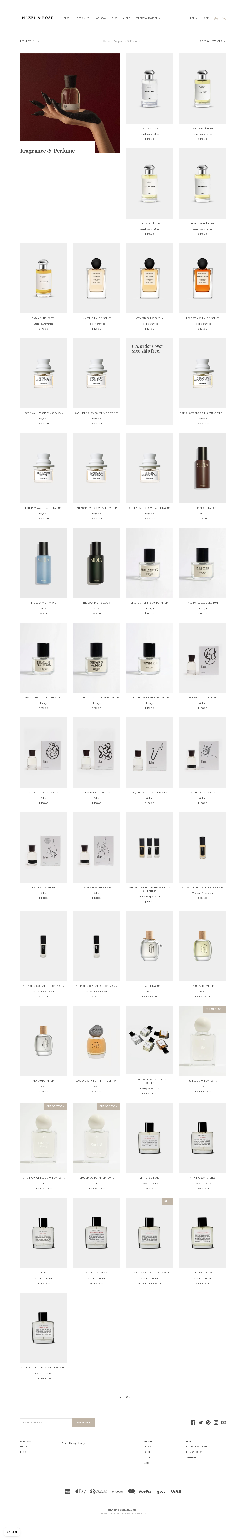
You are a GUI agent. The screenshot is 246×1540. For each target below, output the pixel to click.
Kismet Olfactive (149, 1183)
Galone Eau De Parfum (202, 792)
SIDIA (202, 513)
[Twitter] (200, 1423)
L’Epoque (149, 608)
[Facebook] (193, 1423)
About (126, 18)
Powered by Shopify (136, 1514)
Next (127, 1396)
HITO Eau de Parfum (149, 986)
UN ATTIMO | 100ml (150, 128)
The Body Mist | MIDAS (43, 602)
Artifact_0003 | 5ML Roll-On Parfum (43, 986)
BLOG (147, 1457)
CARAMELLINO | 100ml (43, 318)
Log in (23, 1446)
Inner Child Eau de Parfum (202, 602)
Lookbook (100, 18)
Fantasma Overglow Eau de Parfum (96, 508)
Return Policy (194, 1452)
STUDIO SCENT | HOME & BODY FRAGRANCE (43, 1367)
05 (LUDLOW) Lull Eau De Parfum (149, 792)
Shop (66, 18)
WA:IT (149, 991)
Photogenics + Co (149, 1088)
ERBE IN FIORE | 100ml (202, 223)
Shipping (191, 1457)
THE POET (43, 1272)
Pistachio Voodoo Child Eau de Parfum (202, 413)
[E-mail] (223, 1423)
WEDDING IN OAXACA (96, 1272)
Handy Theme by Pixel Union (113, 1514)
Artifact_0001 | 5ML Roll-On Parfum (202, 887)
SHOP (147, 1452)
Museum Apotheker (149, 896)
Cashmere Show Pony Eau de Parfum (96, 413)
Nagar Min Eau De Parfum (96, 887)
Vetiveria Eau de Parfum (149, 318)
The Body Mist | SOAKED (96, 602)
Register (25, 1452)
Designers (83, 18)
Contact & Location (147, 18)
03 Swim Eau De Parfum (96, 792)
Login (206, 18)
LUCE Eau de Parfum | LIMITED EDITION (96, 1080)
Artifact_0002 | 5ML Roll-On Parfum (96, 986)
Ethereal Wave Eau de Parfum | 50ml (43, 1177)
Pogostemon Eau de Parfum (202, 318)
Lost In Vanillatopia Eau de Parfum (43, 413)
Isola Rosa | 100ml (202, 128)
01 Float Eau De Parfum (202, 697)
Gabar (202, 703)
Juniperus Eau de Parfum (96, 318)
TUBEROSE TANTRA (202, 1272)
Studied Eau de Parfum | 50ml (97, 1177)
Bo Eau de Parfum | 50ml (202, 1080)
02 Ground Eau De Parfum (43, 792)
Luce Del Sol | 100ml (149, 223)
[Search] (224, 19)
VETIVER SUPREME (149, 1177)
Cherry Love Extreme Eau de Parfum (149, 508)
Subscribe (83, 1423)
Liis (202, 1086)
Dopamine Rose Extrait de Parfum (149, 697)
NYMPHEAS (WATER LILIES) (202, 1177)
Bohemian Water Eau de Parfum (43, 508)
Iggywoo (43, 418)
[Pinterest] (208, 1423)
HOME (147, 1446)
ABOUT (147, 1463)
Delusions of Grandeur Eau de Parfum (96, 697)
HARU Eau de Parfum (202, 986)
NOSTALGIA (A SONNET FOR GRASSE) (149, 1272)
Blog (114, 18)
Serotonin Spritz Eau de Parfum (149, 602)
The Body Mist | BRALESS (202, 508)
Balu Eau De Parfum (43, 887)
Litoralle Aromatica (149, 134)
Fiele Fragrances (96, 323)
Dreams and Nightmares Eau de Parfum (43, 697)
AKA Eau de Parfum (43, 1080)
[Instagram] (216, 1423)
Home (106, 41)
